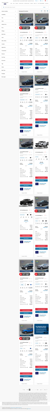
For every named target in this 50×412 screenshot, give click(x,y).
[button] (48, 80)
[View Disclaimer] (28, 40)
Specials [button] (16, 3)
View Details (26, 64)
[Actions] (31, 32)
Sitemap (12, 407)
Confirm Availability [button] (26, 61)
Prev (27, 389)
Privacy (14, 407)
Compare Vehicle (24, 71)
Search (44, 7)
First (24, 389)
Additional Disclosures (19, 407)
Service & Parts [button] (26, 3)
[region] (26, 51)
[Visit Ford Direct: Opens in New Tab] (29, 408)
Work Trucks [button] (21, 3)
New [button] (11, 3)
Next (38, 389)
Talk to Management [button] (41, 3)
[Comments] (30, 40)
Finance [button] (31, 3)
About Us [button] (35, 3)
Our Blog (46, 3)
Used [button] (14, 3)
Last (41, 389)
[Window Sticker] (31, 40)
